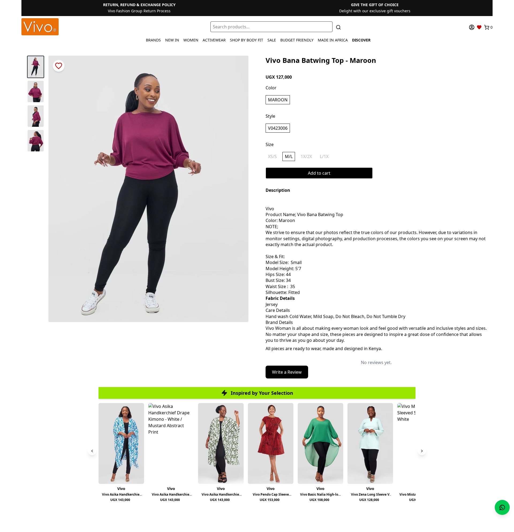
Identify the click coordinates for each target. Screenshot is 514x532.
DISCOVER (361, 40)
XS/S (272, 156)
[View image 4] (35, 140)
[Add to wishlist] (59, 66)
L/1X (324, 156)
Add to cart (319, 173)
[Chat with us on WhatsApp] (502, 507)
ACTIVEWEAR (214, 40)
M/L (289, 156)
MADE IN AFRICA (333, 40)
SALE (271, 40)
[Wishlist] (479, 27)
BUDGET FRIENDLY (296, 40)
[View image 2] (35, 91)
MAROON (278, 100)
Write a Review (287, 372)
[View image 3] (35, 116)
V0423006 (278, 128)
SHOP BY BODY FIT (246, 40)
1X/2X (306, 156)
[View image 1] (35, 67)
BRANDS (153, 40)
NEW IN (172, 40)
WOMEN (190, 40)
